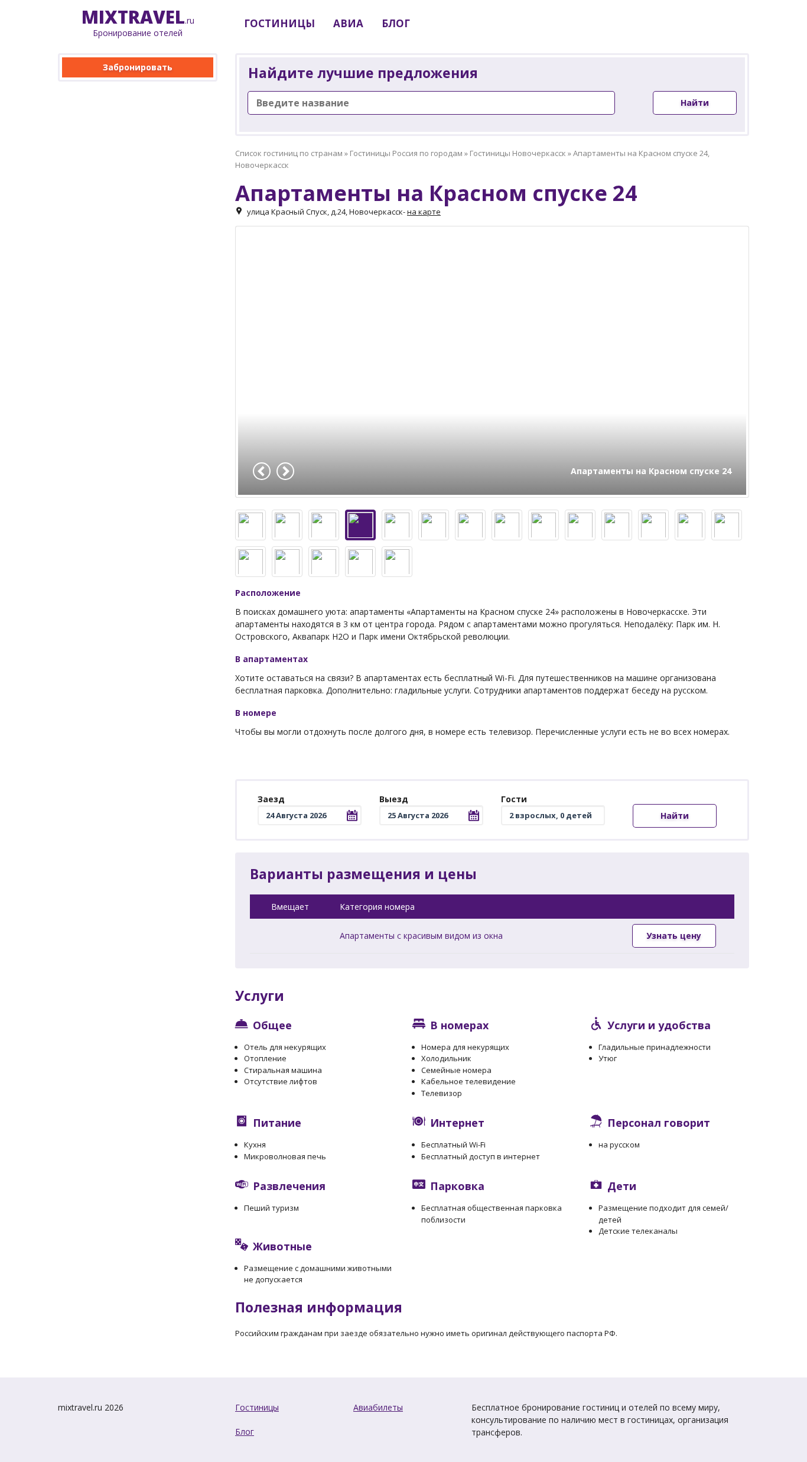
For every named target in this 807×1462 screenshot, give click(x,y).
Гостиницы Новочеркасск (518, 153)
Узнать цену (673, 935)
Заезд (271, 799)
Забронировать (138, 67)
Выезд (393, 799)
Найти (695, 102)
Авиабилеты (378, 1407)
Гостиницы (257, 1407)
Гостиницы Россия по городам (406, 153)
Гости (514, 799)
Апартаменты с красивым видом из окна (421, 935)
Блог (244, 1431)
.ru (138, 23)
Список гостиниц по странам (289, 153)
